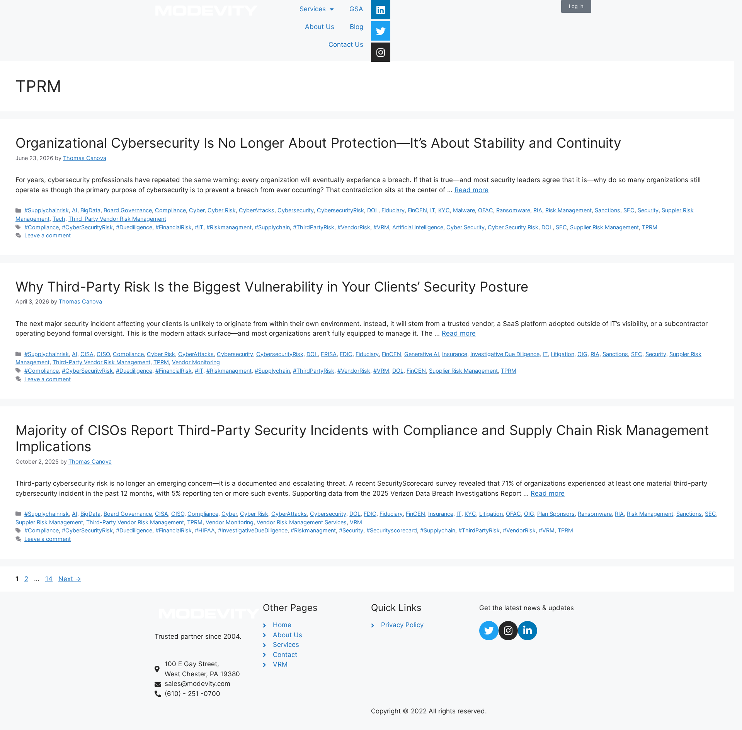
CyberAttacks (256, 210)
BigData (90, 210)
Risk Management (568, 210)
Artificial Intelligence (417, 227)
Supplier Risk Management (604, 227)
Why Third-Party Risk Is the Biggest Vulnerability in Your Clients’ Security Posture (271, 286)
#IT (199, 227)
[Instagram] (380, 52)
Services (313, 9)
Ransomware (513, 210)
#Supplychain (272, 227)
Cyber (196, 210)
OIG (582, 354)
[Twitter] (380, 31)
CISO (103, 354)
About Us (319, 27)
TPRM (649, 227)
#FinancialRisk (173, 227)
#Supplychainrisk (46, 210)
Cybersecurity (295, 210)
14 (49, 579)
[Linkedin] (380, 9)
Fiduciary (393, 210)
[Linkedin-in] (527, 630)
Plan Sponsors (556, 513)
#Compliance (41, 227)
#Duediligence (134, 227)
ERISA (329, 354)
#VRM (381, 227)
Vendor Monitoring (196, 362)
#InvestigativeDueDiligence (253, 530)
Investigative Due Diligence (504, 354)
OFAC (485, 210)
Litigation (562, 354)
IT (432, 210)
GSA (356, 9)
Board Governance (128, 210)
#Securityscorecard (391, 530)
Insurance (454, 354)
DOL (372, 210)
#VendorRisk (353, 227)
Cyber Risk (222, 210)
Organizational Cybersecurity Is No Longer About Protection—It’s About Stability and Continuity (318, 143)
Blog (356, 27)
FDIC (346, 354)
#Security (351, 530)
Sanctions (607, 210)
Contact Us (345, 44)
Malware (464, 210)
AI (74, 210)
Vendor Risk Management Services (302, 522)
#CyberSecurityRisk (87, 227)
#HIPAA (205, 530)
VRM (356, 522)
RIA (537, 210)
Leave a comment (47, 235)
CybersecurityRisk (340, 210)
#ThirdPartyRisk (313, 227)
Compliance (170, 210)
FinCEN (417, 210)
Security (648, 210)
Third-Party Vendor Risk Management (117, 218)
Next (69, 579)
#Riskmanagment (229, 227)
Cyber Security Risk (513, 227)
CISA (87, 354)
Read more (471, 190)
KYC (444, 210)
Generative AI (421, 354)
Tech (59, 218)
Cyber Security (465, 227)
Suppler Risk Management (49, 522)
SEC (629, 210)
